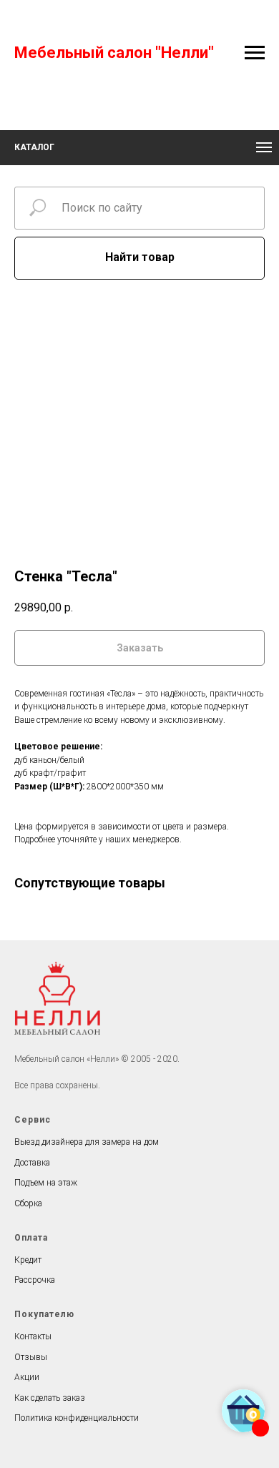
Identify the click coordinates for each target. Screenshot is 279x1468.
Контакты (33, 1336)
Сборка (28, 1203)
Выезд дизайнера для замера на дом (86, 1142)
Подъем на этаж (45, 1183)
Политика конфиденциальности (76, 1418)
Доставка (32, 1163)
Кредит (27, 1260)
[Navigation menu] (255, 53)
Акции (26, 1377)
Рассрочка (34, 1280)
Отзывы (30, 1357)
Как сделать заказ (49, 1398)
